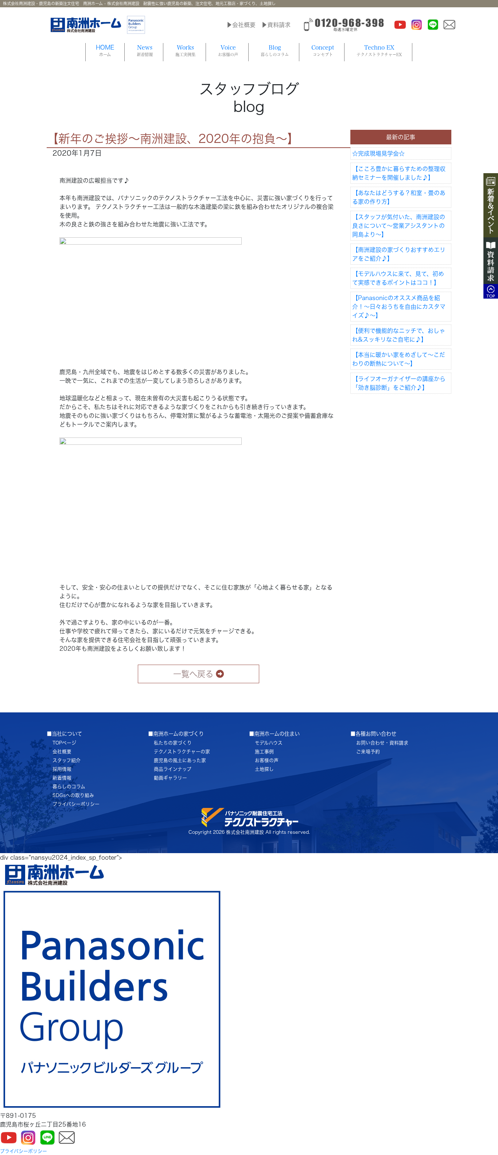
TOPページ (64, 742)
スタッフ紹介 (66, 760)
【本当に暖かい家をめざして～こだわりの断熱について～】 (398, 359)
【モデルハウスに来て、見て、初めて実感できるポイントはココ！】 (398, 278)
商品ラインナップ (172, 769)
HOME (105, 50)
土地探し (264, 769)
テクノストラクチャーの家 (182, 751)
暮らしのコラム (68, 786)
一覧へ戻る (193, 674)
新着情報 (61, 777)
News (145, 50)
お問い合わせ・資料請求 (382, 742)
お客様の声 (267, 760)
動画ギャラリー (170, 777)
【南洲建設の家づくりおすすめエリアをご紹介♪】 (399, 254)
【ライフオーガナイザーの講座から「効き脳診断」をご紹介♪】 (399, 383)
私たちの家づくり (173, 742)
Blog (275, 50)
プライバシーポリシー (76, 804)
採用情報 (61, 769)
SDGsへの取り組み (73, 795)
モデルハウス (269, 742)
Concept (322, 50)
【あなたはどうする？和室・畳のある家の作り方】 (399, 197)
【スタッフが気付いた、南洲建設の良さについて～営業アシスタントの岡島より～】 (398, 225)
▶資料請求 (276, 25)
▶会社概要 (241, 25)
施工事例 (264, 751)
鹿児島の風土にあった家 (180, 760)
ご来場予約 (368, 751)
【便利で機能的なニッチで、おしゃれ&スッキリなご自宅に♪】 (398, 335)
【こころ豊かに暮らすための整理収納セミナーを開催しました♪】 (399, 173)
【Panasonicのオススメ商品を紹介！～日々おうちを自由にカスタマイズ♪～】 (399, 306)
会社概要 (61, 751)
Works (185, 50)
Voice (228, 50)
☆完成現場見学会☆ (378, 153)
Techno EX (379, 50)
